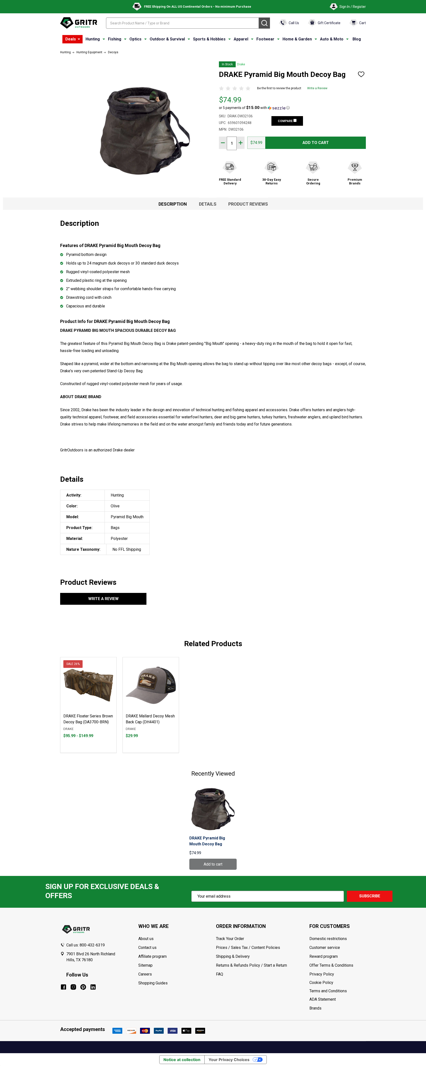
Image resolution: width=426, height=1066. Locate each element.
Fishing (114, 39)
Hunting (93, 39)
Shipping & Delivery (233, 956)
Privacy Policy (337, 974)
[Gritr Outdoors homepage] (78, 23)
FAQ (219, 974)
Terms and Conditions (337, 991)
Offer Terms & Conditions (331, 965)
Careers (145, 974)
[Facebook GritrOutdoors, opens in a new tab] (63, 987)
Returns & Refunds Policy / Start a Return (251, 965)
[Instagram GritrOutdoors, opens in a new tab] (73, 987)
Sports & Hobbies (209, 39)
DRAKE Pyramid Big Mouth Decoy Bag (207, 841)
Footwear (265, 39)
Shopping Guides (153, 983)
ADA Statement (322, 999)
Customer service (324, 947)
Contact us (147, 947)
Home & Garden (297, 39)
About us (146, 938)
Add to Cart (315, 142)
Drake (241, 64)
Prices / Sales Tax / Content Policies (248, 947)
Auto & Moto (331, 39)
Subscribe (369, 896)
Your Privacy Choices (229, 1059)
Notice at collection (181, 1059)
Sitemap (145, 965)
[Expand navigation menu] (104, 39)
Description (173, 204)
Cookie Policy (337, 983)
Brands (315, 1008)
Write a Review (317, 88)
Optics (135, 39)
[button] (254, 107)
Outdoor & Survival (167, 39)
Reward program (323, 956)
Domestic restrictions (328, 938)
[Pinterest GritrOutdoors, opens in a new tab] (83, 987)
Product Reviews (248, 204)
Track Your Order (230, 938)
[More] (79, 39)
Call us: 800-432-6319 (85, 945)
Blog (357, 39)
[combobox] (182, 23)
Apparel (241, 39)
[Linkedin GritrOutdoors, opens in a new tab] (93, 987)
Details (207, 204)
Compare (285, 121)
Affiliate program (152, 956)
